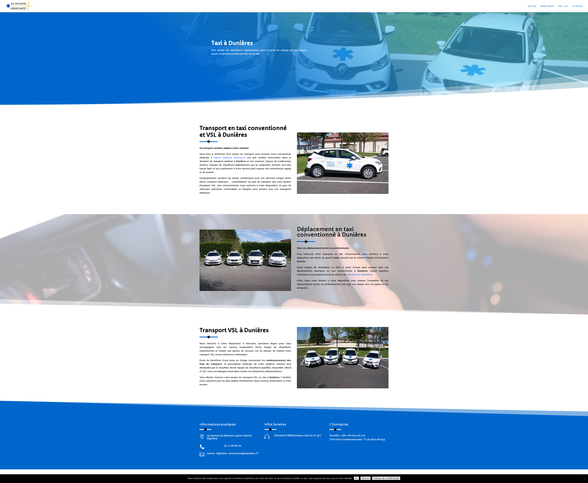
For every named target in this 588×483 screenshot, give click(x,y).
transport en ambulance (360, 274)
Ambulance (547, 6)
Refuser (365, 478)
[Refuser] (584, 478)
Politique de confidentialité (386, 478)
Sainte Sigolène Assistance (230, 157)
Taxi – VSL (563, 6)
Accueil (532, 6)
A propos (577, 6)
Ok (356, 478)
